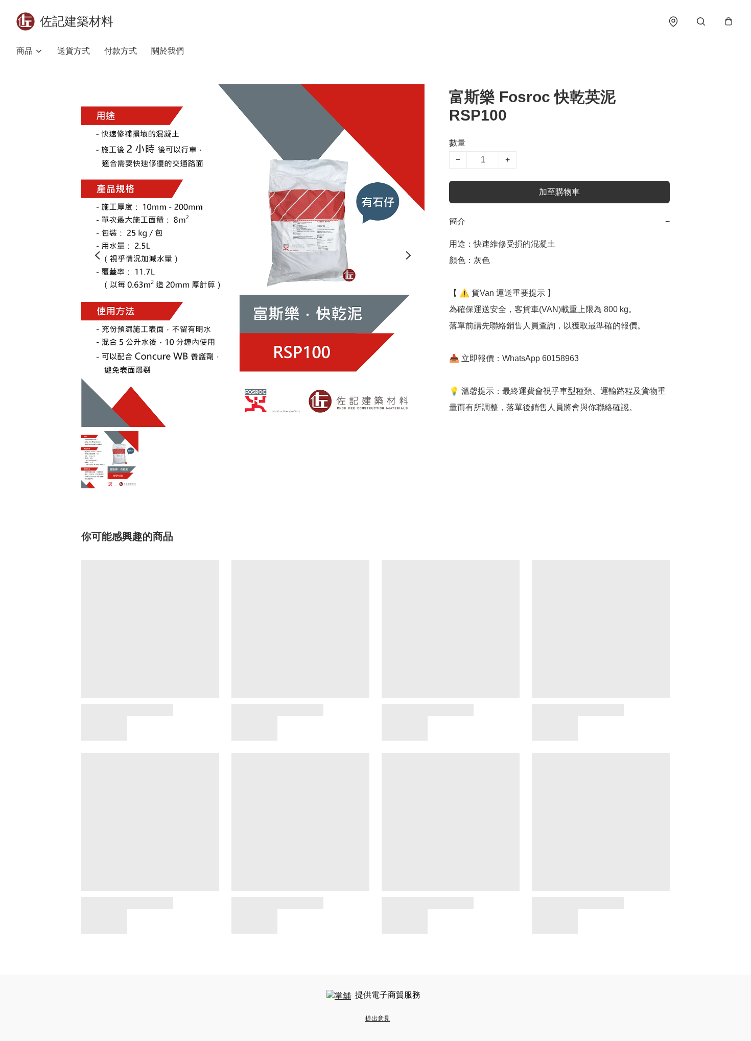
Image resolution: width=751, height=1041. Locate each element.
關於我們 (167, 50)
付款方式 (120, 50)
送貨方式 (73, 50)
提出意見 (377, 1018)
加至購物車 (559, 191)
